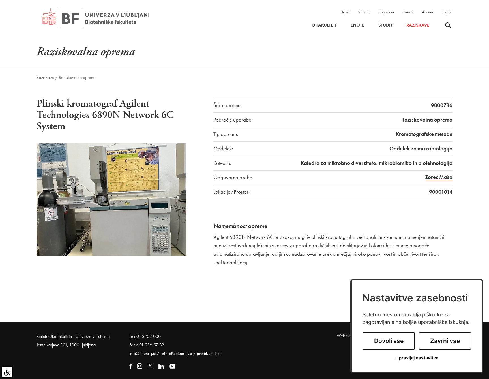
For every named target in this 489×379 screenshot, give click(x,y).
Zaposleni (386, 11)
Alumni (427, 11)
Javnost (407, 11)
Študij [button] (385, 25)
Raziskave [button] (417, 25)
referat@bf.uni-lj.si (176, 353)
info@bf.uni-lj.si (142, 353)
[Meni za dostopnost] (7, 372)
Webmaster (347, 335)
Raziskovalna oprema (77, 77)
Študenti (364, 11)
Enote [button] (357, 25)
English (446, 11)
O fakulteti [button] (324, 25)
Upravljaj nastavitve (417, 358)
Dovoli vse (389, 340)
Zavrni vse (445, 340)
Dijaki (344, 11)
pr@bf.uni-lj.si (208, 353)
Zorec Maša (438, 177)
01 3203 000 (148, 336)
